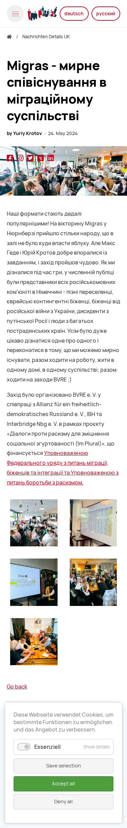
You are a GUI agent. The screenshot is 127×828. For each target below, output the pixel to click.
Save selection (63, 765)
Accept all (63, 783)
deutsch (74, 13)
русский (105, 13)
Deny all (63, 801)
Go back (17, 686)
